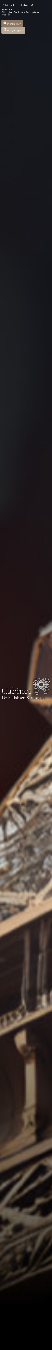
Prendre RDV (12, 23)
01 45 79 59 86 (13, 30)
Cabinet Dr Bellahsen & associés (17, 7)
